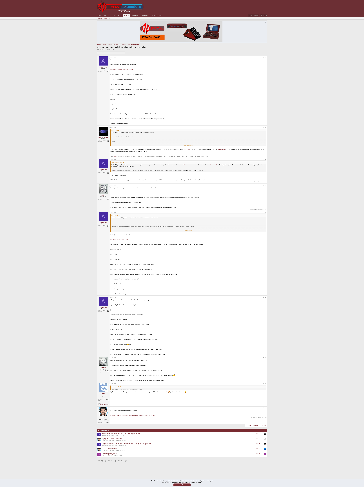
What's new (135, 15)
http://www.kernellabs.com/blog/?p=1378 (121, 69)
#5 (265, 212)
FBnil (262, 450)
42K (125, 450)
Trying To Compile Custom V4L (112, 438)
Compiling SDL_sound (109, 454)
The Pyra (106, 15)
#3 (265, 159)
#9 (265, 408)
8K (121, 455)
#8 (265, 383)
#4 (265, 185)
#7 (265, 357)
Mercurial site (221, 149)
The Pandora (116, 15)
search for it (188, 149)
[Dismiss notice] (265, 22)
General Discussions (116, 440)
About (99, 15)
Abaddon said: (115, 130)
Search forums (107, 18)
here (114, 156)
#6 (265, 297)
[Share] (263, 57)
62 (122, 450)
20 (122, 440)
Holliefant (261, 435)
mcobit (103, 440)
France (107, 402)
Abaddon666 (101, 49)
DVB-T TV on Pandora (109, 449)
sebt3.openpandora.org (103, 404)
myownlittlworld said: (116, 162)
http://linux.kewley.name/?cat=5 (119, 240)
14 (119, 455)
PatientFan (104, 455)
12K (125, 440)
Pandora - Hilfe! (118, 435)
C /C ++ (116, 455)
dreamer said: (115, 215)
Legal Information (157, 15)
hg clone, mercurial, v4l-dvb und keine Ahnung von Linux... (121, 433)
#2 (265, 127)
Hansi (262, 440)
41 (125, 445)
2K (125, 435)
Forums (126, 15)
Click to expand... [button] (188, 145)
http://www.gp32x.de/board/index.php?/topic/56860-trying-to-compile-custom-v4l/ (132, 415)
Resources (145, 15)
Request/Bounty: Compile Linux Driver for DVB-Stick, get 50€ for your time (126, 444)
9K (127, 445)
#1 (265, 57)
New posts (99, 18)
